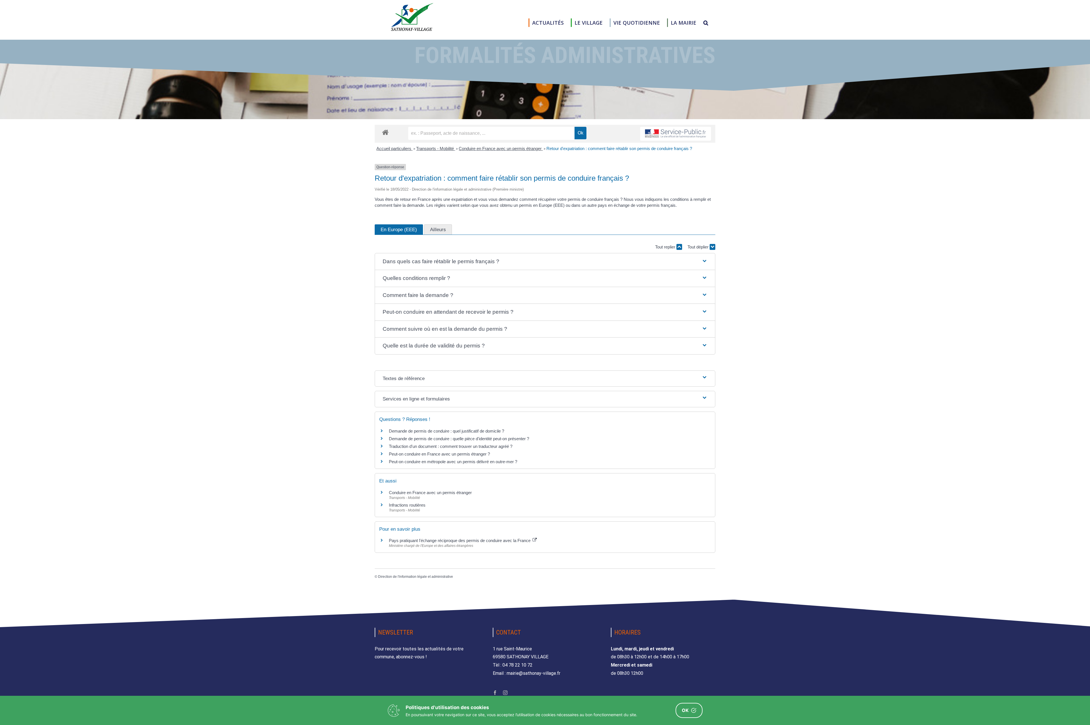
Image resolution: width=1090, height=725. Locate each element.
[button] (705, 22)
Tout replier (665, 247)
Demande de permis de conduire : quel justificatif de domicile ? (446, 431)
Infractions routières (407, 505)
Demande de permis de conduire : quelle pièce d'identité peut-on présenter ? (459, 438)
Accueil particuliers (394, 148)
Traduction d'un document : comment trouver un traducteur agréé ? (450, 446)
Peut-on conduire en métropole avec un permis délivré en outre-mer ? (453, 461)
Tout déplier (698, 247)
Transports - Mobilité (435, 148)
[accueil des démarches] (385, 132)
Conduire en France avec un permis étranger (501, 148)
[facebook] (495, 692)
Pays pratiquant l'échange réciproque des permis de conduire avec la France (460, 540)
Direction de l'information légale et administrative (415, 577)
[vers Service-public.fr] (675, 134)
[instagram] (505, 692)
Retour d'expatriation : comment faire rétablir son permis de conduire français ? (619, 148)
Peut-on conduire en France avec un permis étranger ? (439, 454)
